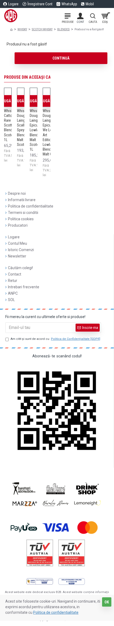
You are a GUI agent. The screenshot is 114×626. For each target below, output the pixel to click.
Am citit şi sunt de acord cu (55, 339)
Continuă (60, 58)
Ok (106, 602)
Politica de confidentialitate (55, 612)
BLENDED (63, 29)
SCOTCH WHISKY (42, 29)
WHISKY (22, 29)
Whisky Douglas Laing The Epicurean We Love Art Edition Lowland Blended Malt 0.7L (50, 132)
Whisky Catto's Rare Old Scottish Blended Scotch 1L (10, 125)
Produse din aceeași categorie (35, 77)
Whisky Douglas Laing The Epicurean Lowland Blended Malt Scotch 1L (37, 130)
